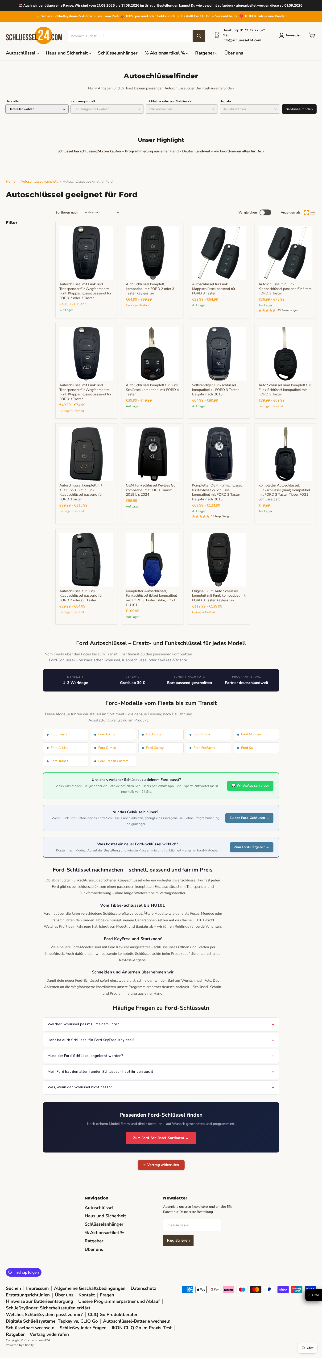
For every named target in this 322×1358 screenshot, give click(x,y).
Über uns (233, 53)
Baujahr (225, 101)
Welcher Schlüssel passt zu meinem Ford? (83, 1024)
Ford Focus (106, 734)
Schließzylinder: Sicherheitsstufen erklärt (48, 1308)
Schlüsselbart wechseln (30, 1328)
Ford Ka (247, 748)
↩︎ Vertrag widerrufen (161, 1164)
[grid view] (306, 212)
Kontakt (86, 1295)
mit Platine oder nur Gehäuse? (168, 101)
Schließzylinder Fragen (83, 1328)
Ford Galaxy (155, 748)
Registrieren (178, 1240)
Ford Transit (59, 761)
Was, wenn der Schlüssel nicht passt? (80, 1087)
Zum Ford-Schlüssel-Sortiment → (161, 1138)
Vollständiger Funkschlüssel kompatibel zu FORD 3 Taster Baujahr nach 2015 (215, 390)
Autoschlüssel (21, 53)
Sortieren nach (66, 212)
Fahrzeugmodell (82, 101)
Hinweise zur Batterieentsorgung (39, 1301)
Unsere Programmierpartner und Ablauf (119, 1301)
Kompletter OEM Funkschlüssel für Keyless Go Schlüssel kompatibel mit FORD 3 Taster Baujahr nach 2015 (217, 492)
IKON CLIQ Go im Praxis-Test (142, 1328)
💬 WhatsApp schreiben (250, 785)
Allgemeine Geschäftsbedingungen (89, 1288)
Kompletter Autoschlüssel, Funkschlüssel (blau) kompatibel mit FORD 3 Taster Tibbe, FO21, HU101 (151, 598)
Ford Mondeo (251, 734)
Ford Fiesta (59, 734)
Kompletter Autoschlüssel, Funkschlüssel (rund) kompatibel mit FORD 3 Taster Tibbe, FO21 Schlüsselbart (284, 492)
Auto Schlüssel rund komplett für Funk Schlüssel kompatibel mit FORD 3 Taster (284, 390)
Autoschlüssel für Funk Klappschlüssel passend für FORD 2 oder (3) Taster (81, 596)
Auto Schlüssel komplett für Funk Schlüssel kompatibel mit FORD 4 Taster (152, 390)
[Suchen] (199, 36)
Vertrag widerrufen (49, 1334)
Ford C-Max (59, 748)
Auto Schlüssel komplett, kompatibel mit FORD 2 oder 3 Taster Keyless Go (150, 289)
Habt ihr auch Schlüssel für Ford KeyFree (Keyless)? (91, 1040)
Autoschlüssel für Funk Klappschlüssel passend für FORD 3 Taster (213, 289)
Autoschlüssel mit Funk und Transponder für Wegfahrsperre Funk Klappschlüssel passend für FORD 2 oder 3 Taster (85, 291)
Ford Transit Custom (113, 761)
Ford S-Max (107, 748)
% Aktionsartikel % (165, 53)
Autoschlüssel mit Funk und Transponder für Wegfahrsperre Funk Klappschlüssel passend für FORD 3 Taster (85, 392)
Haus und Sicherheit (67, 53)
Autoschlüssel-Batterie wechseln (136, 1321)
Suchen (13, 1288)
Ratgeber (205, 53)
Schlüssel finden (299, 109)
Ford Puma (202, 734)
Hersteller (12, 101)
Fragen (107, 1295)
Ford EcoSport (204, 748)
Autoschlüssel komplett (39, 182)
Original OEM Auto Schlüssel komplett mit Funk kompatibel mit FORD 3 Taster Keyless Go (218, 596)
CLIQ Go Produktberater (112, 1315)
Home (10, 182)
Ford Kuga (153, 734)
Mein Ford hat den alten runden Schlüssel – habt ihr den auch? (100, 1071)
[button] (291, 35)
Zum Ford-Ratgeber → (251, 847)
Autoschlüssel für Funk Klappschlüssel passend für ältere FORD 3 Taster (285, 289)
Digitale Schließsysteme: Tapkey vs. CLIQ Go (52, 1321)
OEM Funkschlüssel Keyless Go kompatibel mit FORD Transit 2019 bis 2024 (150, 490)
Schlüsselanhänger (117, 53)
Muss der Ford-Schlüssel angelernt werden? (85, 1055)
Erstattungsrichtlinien (28, 1295)
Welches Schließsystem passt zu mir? (44, 1315)
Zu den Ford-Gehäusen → (249, 818)
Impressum (37, 1288)
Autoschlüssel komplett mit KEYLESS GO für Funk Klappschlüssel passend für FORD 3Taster (81, 492)
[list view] (313, 212)
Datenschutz (143, 1288)
